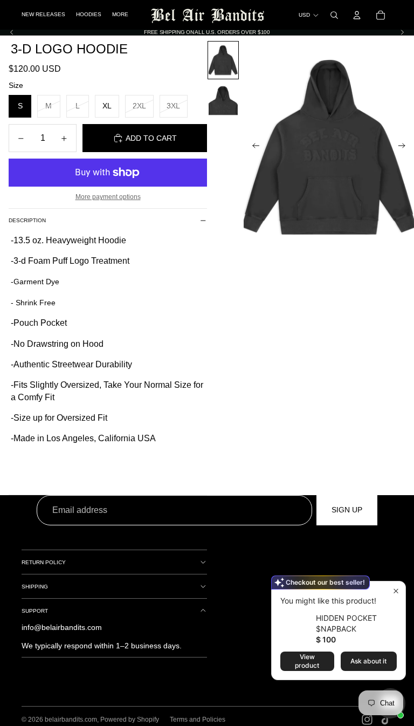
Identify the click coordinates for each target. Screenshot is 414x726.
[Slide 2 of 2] (223, 101)
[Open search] (334, 15)
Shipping (35, 587)
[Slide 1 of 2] (223, 60)
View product (307, 661)
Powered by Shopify (129, 719)
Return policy (44, 562)
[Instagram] (367, 719)
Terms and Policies (197, 719)
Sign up (347, 509)
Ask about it (368, 661)
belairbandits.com (71, 719)
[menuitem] (120, 15)
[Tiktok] (386, 719)
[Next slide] (402, 32)
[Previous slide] (12, 32)
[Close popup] (396, 591)
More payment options (108, 196)
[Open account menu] (357, 15)
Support (35, 611)
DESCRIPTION (27, 220)
